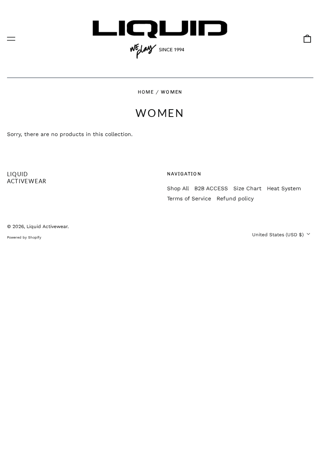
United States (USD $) (278, 234)
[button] (307, 39)
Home (146, 92)
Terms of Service (189, 198)
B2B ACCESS (211, 188)
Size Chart (247, 188)
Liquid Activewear (27, 177)
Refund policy (235, 198)
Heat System (284, 188)
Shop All (178, 188)
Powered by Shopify (24, 237)
